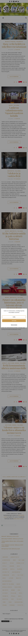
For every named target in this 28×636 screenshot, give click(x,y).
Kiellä (14, 317)
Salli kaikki (14, 320)
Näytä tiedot (14, 324)
